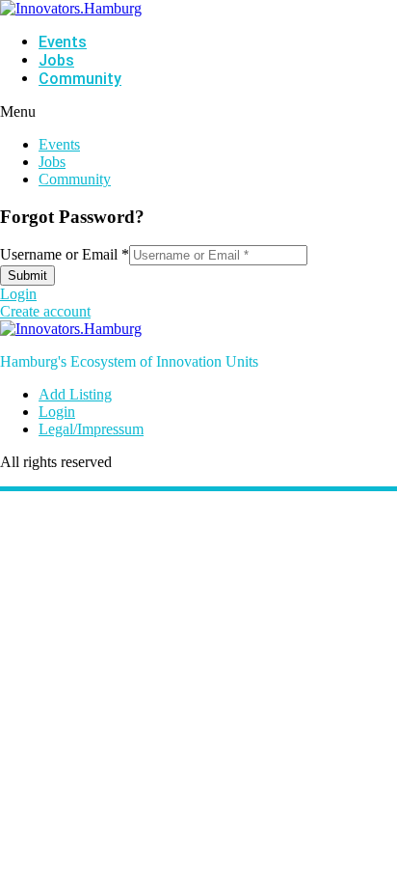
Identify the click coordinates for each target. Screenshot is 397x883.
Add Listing (75, 394)
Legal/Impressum (91, 429)
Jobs (56, 60)
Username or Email (64, 254)
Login (18, 294)
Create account (45, 311)
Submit (27, 275)
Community (80, 78)
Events (63, 42)
